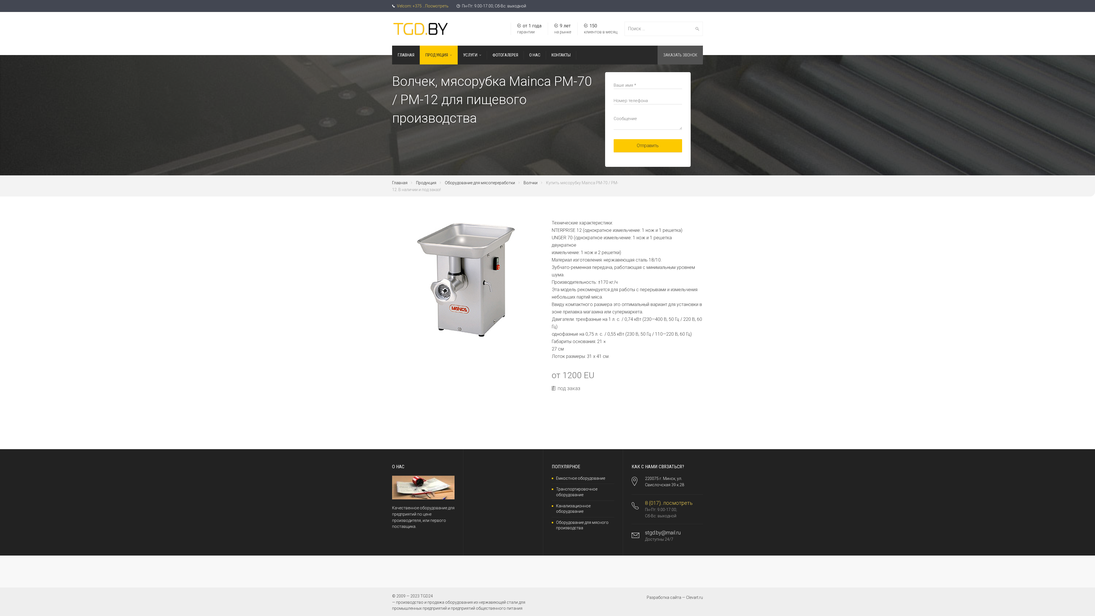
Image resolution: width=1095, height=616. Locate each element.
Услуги (470, 55)
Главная (406, 55)
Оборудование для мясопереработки (480, 183)
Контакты (561, 55)
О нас (534, 55)
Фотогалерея (505, 55)
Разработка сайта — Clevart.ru (675, 597)
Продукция (436, 55)
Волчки (531, 183)
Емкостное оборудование (580, 478)
